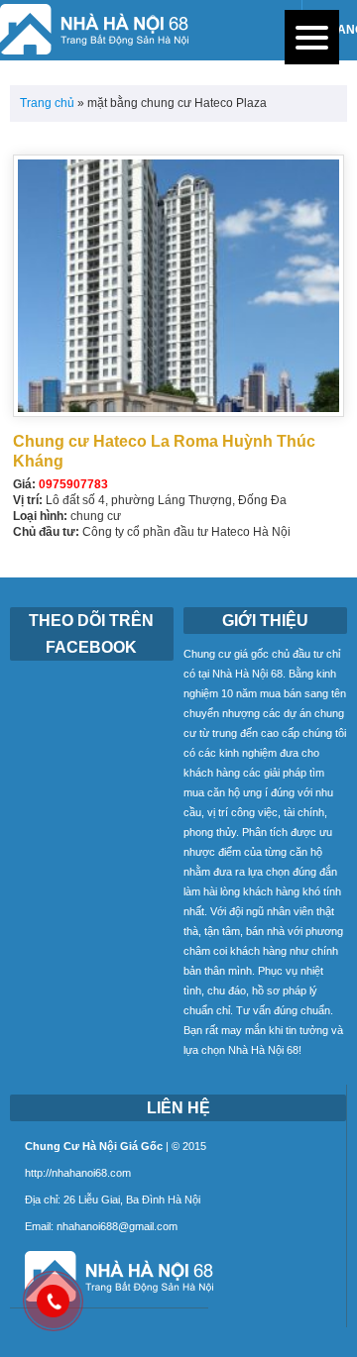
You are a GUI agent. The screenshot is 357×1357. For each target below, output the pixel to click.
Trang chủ (47, 103)
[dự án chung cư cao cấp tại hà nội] (111, 1303)
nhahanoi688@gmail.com (117, 1226)
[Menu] (312, 37)
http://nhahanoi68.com (78, 1173)
